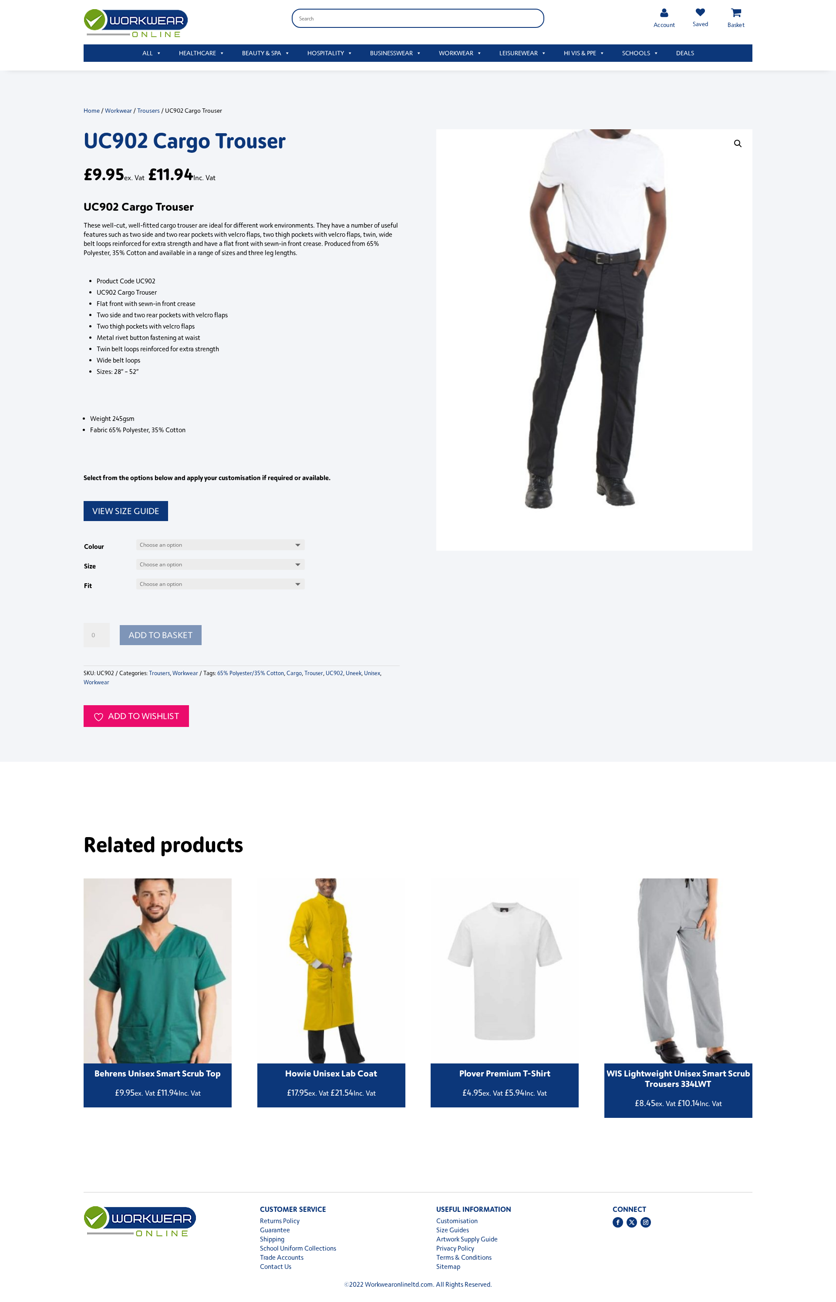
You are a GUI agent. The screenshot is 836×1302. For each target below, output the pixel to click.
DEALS (685, 53)
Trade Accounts (281, 1257)
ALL (147, 53)
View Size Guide (125, 510)
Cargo (294, 673)
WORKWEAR (456, 53)
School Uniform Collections (298, 1248)
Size (90, 566)
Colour (94, 546)
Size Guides (452, 1230)
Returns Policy (280, 1221)
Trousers (148, 110)
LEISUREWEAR (518, 53)
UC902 (334, 673)
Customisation (457, 1221)
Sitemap (448, 1266)
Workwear (118, 110)
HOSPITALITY (325, 53)
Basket (736, 24)
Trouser (313, 673)
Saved (700, 23)
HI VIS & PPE (580, 53)
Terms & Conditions (464, 1257)
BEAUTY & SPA (261, 53)
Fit (88, 585)
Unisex (372, 673)
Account (664, 24)
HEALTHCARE (197, 53)
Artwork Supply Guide (467, 1239)
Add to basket (160, 634)
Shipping (272, 1239)
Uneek (353, 673)
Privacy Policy (455, 1248)
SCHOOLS (636, 53)
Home (92, 110)
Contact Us (275, 1266)
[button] (738, 143)
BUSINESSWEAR (391, 53)
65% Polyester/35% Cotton (250, 673)
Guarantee (275, 1230)
